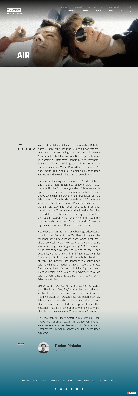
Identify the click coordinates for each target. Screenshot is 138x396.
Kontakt (78, 381)
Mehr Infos (63, 350)
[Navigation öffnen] (130, 11)
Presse (86, 381)
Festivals (71, 11)
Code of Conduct (38, 381)
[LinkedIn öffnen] (77, 389)
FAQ (99, 381)
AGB (93, 381)
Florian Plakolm (68, 346)
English (126, 7)
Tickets (77, 7)
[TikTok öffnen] (82, 389)
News (111, 11)
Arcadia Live (10, 14)
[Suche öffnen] (121, 11)
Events (85, 11)
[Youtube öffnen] (66, 389)
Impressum (54, 381)
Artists (98, 11)
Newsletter (65, 7)
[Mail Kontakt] (56, 350)
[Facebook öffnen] (61, 389)
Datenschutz (67, 381)
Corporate (113, 7)
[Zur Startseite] (14, 10)
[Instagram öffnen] (55, 389)
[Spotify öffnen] (71, 389)
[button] (131, 393)
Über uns (25, 381)
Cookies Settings (109, 381)
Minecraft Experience (94, 7)
